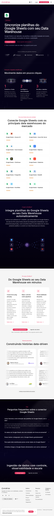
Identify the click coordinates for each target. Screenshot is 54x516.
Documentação (39, 499)
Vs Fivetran (47, 494)
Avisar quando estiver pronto (24, 41)
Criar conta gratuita (44, 2)
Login (36, 2)
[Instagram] (6, 495)
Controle (28, 493)
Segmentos (28, 502)
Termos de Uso (38, 509)
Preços (27, 497)
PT (31, 2)
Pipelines (28, 499)
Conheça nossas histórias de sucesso (27, 391)
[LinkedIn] (3, 495)
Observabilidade (29, 495)
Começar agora (10, 41)
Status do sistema (8, 499)
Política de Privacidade (47, 509)
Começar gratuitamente (20, 329)
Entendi (30, 511)
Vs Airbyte (47, 492)
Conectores (28, 490)
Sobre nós (38, 493)
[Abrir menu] (51, 2)
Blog (37, 490)
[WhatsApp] (9, 495)
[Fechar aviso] (35, 512)
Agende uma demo (35, 329)
